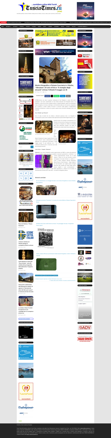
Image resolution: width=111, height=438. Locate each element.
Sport (44, 26)
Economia (56, 26)
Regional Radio (30, 325)
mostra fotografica (39, 275)
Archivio (8, 26)
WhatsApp (56, 96)
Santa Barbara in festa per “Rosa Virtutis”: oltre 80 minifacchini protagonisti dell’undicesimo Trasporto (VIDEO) (25, 265)
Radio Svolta (88, 336)
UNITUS (62, 26)
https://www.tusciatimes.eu (32, 434)
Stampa (68, 96)
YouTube (27, 165)
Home (2, 26)
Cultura (34, 26)
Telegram (62, 96)
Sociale (68, 26)
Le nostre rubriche (82, 26)
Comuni (50, 26)
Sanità (39, 26)
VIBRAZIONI (56, 275)
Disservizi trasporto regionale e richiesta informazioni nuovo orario (49, 278)
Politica (28, 26)
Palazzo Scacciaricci (48, 275)
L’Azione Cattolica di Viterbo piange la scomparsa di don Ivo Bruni (25, 243)
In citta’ (74, 26)
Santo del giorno (85, 298)
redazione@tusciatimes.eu (85, 428)
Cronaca (22, 26)
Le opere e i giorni (85, 311)
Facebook (47, 96)
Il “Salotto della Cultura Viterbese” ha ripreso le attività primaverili (62, 280)
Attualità (15, 26)
